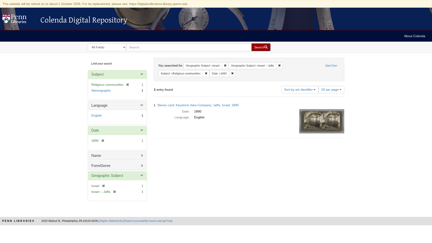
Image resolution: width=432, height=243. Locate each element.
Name (96, 156)
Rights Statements (111, 221)
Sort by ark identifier (299, 89)
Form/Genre (100, 166)
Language (99, 105)
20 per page (330, 89)
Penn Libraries (18, 221)
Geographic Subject (107, 176)
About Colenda (414, 36)
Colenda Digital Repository (19, 20)
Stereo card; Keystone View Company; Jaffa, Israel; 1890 (198, 105)
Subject (97, 74)
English (96, 115)
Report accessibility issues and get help (148, 221)
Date (95, 130)
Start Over (331, 65)
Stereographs (101, 90)
